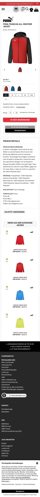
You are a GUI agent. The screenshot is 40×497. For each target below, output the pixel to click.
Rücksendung (6, 375)
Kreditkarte (6, 451)
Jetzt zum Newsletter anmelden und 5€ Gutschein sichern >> (20, 3)
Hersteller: (8, 194)
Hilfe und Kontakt (8, 362)
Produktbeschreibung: (13, 147)
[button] (3, 9)
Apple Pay (5, 453)
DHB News (5, 424)
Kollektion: (8, 190)
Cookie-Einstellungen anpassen (13, 389)
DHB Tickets (6, 429)
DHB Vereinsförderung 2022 (12, 431)
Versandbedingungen (9, 370)
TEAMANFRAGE (20, 131)
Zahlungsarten (7, 365)
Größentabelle (20, 107)
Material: (7, 176)
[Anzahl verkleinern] (10, 112)
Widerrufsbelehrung (9, 380)
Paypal (4, 443)
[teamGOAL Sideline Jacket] (20, 242)
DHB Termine (6, 426)
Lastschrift (5, 448)
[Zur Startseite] (19, 9)
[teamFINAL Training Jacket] (20, 270)
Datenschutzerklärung (9, 382)
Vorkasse (5, 456)
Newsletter (5, 412)
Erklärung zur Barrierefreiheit (12, 387)
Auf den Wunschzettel (21, 127)
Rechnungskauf (7, 446)
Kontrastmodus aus (18, 395)
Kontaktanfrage (7, 409)
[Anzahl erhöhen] (16, 112)
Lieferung (5, 372)
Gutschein (5, 367)
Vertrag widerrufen (8, 360)
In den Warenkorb (20, 120)
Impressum (6, 384)
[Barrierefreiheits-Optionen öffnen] (4, 395)
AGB (3, 377)
